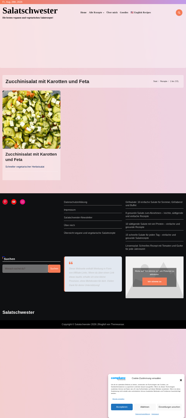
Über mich (112, 12)
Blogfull (102, 324)
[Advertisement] (93, 45)
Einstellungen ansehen (169, 407)
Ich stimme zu (154, 281)
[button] (179, 378)
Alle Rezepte (96, 12)
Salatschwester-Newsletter (78, 217)
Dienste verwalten (118, 399)
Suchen (9, 259)
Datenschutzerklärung (142, 414)
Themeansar (117, 324)
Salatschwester (30, 10)
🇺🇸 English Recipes (141, 12)
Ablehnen (144, 407)
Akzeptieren (121, 407)
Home (84, 12)
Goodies (124, 12)
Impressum (155, 414)
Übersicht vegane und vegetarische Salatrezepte (89, 233)
